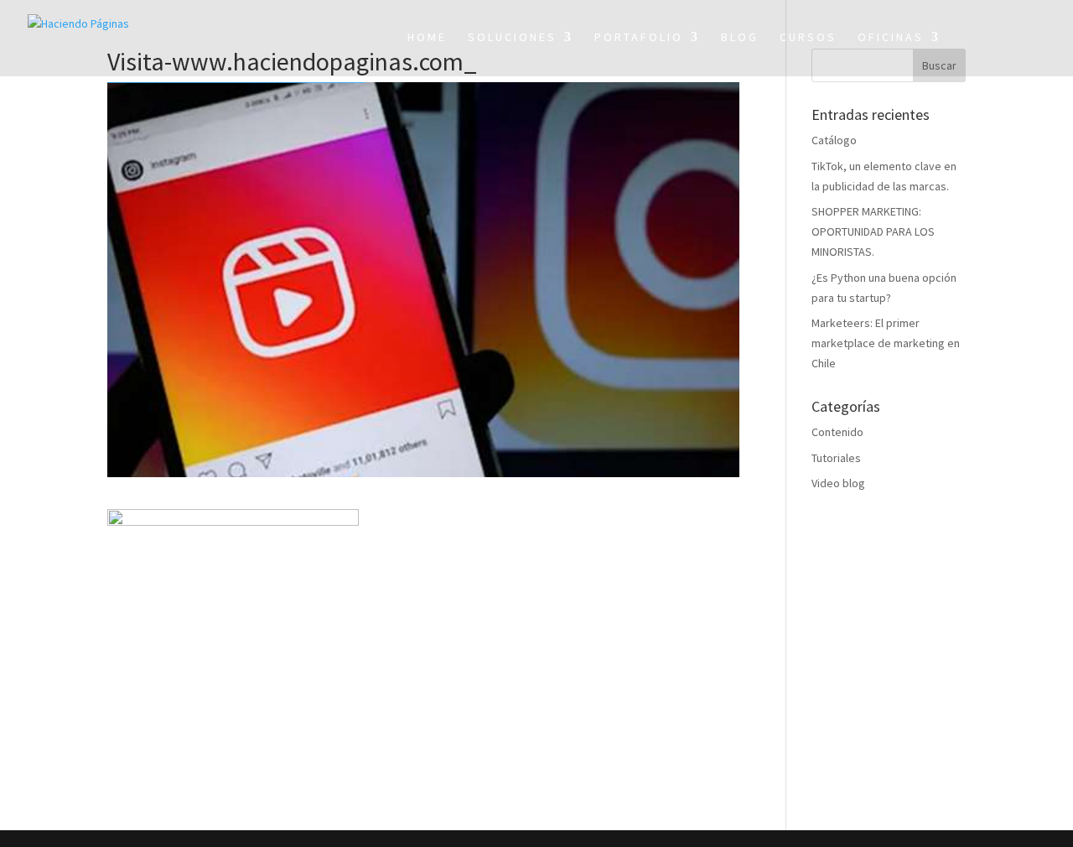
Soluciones (512, 37)
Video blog (838, 483)
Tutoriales (836, 457)
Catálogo (834, 140)
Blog (740, 37)
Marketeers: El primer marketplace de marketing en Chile (885, 343)
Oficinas (891, 37)
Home (427, 37)
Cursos (808, 37)
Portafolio (638, 37)
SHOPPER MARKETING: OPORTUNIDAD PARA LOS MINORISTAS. (873, 231)
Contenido (837, 431)
